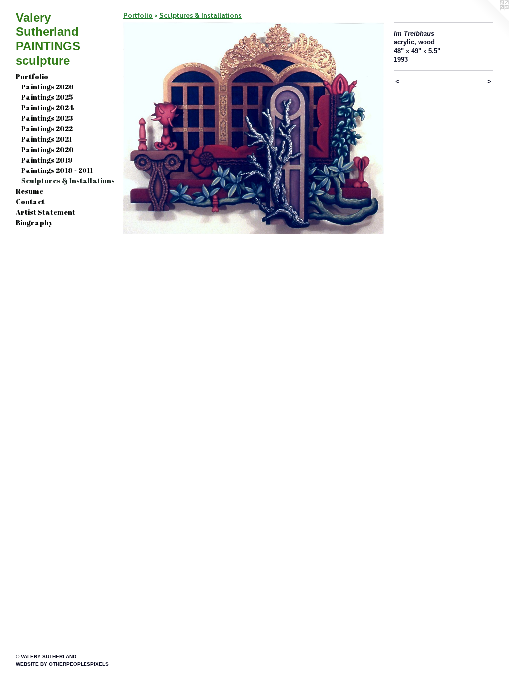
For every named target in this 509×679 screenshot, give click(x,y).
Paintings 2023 (47, 118)
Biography (34, 222)
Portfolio (32, 76)
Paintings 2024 (47, 107)
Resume (29, 191)
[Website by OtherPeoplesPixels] (489, 20)
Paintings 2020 (47, 149)
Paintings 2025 (47, 97)
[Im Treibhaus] (253, 128)
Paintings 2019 (46, 160)
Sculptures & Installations (68, 180)
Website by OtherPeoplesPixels (62, 664)
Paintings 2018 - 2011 (57, 170)
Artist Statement (45, 212)
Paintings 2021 (46, 139)
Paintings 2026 (47, 86)
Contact (30, 201)
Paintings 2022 (47, 128)
